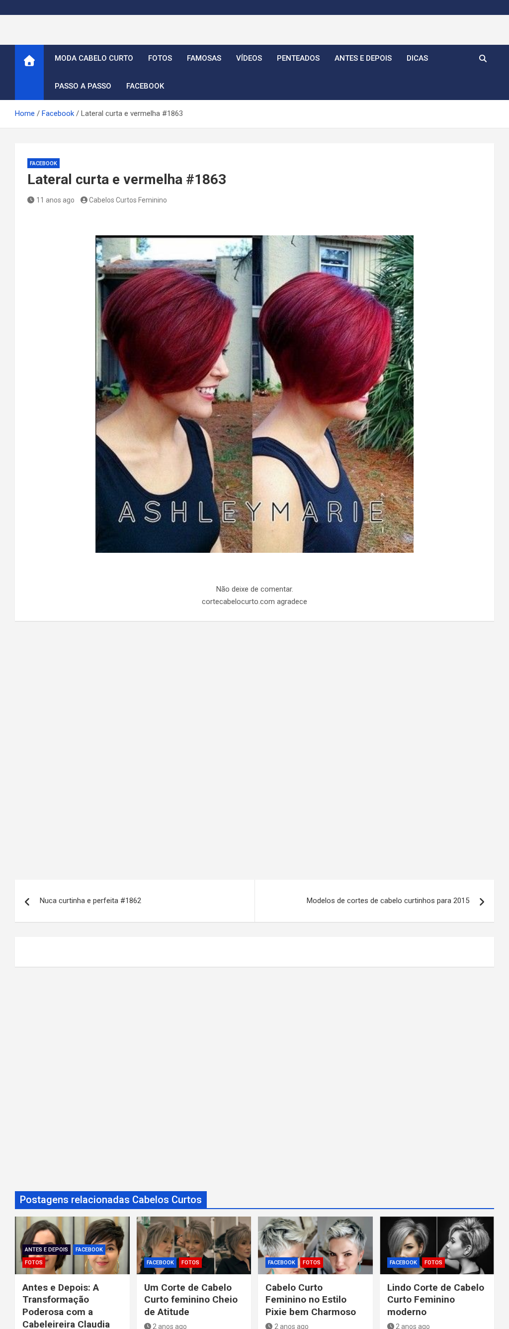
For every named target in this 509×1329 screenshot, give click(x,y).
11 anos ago (55, 200)
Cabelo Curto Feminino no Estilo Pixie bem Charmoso (310, 1300)
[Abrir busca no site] (483, 59)
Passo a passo (83, 86)
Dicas (417, 58)
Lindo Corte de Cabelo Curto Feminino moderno (435, 1300)
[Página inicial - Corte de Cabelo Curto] (29, 72)
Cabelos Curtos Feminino (128, 200)
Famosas (204, 58)
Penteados (298, 58)
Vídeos (249, 58)
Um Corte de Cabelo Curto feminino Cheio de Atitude (191, 1300)
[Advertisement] (254, 756)
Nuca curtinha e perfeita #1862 (90, 900)
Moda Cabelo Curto (94, 58)
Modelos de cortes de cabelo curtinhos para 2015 (388, 900)
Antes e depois (363, 58)
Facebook (145, 86)
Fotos (160, 58)
